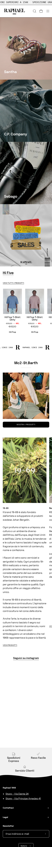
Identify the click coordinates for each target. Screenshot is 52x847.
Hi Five (8, 273)
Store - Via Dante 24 (17, 793)
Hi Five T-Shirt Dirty (12, 318)
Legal (5, 817)
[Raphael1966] (14, 11)
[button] (34, 11)
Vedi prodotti (10, 645)
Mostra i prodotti (26, 425)
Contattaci (8, 808)
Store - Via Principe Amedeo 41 (23, 798)
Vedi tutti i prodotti (13, 283)
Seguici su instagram (26, 658)
